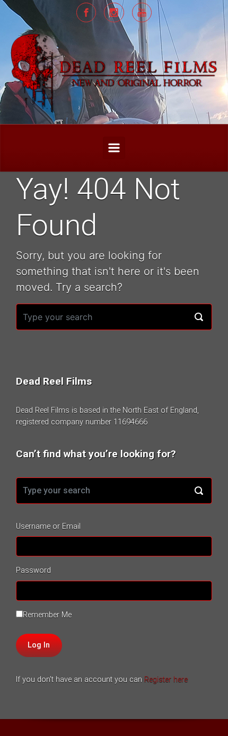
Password (33, 570)
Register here (166, 679)
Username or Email (48, 526)
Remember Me (47, 614)
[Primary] (114, 148)
